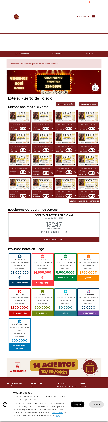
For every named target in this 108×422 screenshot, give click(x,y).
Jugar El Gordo (42, 283)
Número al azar (89, 104)
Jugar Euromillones (19, 283)
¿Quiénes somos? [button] (22, 53)
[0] (89, 16)
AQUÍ (58, 415)
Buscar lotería (66, 104)
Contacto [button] (89, 53)
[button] (14, 84)
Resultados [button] (57, 53)
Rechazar (96, 404)
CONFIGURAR (57, 412)
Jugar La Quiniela (19, 313)
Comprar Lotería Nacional (20, 347)
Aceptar (77, 404)
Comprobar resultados (54, 239)
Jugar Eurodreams (88, 313)
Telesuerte (83, 387)
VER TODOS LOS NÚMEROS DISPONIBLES (84, 201)
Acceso (82, 17)
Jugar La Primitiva (65, 278)
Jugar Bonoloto (42, 313)
